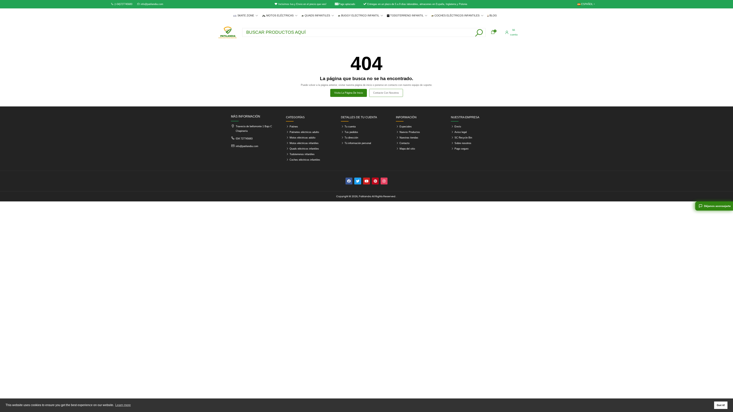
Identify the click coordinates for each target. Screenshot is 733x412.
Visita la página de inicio (348, 92)
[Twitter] (357, 181)
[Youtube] (366, 181)
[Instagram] (384, 181)
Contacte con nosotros (386, 92)
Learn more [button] (123, 405)
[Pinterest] (375, 181)
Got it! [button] (721, 405)
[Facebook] (349, 181)
